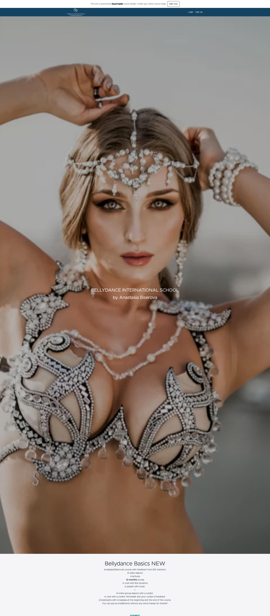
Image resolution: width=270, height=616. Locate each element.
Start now (173, 4)
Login (190, 12)
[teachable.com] (117, 4)
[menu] (194, 12)
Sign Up (198, 12)
